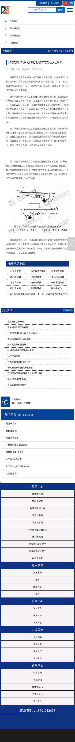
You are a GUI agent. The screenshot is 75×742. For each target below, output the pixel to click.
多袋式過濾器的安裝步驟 (19, 339)
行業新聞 (68, 51)
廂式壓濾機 (15, 277)
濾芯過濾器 (15, 282)
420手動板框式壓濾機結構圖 (21, 350)
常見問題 (37, 622)
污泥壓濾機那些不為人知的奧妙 (22, 333)
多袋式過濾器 (57, 271)
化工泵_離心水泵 (14, 459)
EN (71, 3)
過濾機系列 (37, 522)
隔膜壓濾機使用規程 (17, 379)
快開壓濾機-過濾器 (15, 452)
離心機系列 (37, 537)
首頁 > (50, 51)
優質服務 (37, 615)
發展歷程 (37, 651)
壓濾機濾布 (56, 288)
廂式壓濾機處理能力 (17, 385)
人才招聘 (37, 658)
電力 (37, 580)
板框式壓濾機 (57, 277)
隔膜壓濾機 (36, 277)
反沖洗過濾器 (14, 356)
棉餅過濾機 (11, 430)
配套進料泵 (37, 558)
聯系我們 (43, 3)
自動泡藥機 (36, 282)
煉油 (37, 594)
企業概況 (37, 637)
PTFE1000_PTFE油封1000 (17, 466)
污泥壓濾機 (15, 271)
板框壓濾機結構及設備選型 (26, 294)
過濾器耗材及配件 (37, 551)
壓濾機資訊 (37, 687)
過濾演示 (37, 608)
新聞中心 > (59, 51)
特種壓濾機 (37, 501)
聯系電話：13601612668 (37, 710)
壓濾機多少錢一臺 (16, 321)
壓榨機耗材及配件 (37, 544)
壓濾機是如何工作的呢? (18, 327)
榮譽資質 (37, 644)
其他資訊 (37, 701)
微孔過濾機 (15, 288)
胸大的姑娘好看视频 (9, 714)
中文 (65, 3)
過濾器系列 (37, 515)
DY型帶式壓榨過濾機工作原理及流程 (25, 373)
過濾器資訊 (37, 694)
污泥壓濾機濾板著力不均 (19, 362)
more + (68, 310)
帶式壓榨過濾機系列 (37, 529)
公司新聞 (37, 672)
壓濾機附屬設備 (37, 508)
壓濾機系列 (11, 423)
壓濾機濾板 (36, 288)
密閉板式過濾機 (38, 271)
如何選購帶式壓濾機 (17, 344)
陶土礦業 (37, 587)
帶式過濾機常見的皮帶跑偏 (20, 367)
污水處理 (37, 572)
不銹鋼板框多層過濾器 (16, 445)
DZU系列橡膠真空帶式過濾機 (59, 282)
